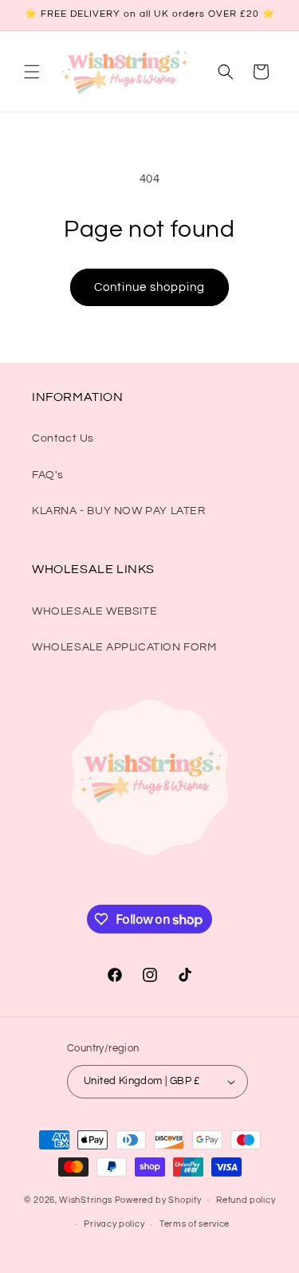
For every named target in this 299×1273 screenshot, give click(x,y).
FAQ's (48, 475)
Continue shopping (149, 287)
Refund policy (245, 1200)
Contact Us (63, 438)
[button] (31, 71)
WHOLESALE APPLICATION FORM (124, 647)
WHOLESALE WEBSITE (94, 611)
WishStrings (85, 1199)
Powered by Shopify (158, 1199)
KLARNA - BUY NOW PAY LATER (119, 511)
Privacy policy (114, 1224)
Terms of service (194, 1224)
